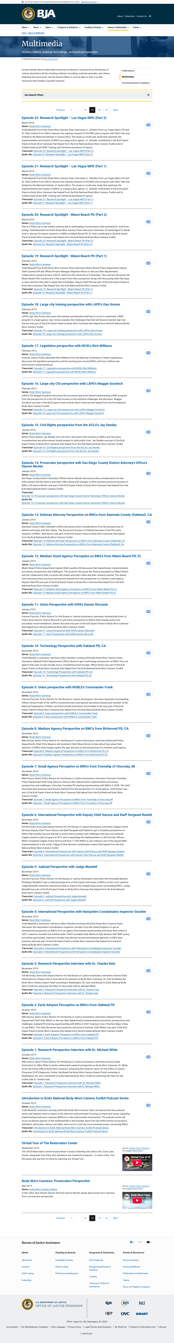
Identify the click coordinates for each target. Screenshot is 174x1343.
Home (24, 33)
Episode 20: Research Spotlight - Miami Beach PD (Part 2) (64, 215)
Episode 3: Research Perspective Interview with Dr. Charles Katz (68, 963)
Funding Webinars (131, 1266)
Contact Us (141, 16)
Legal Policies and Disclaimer (98, 1327)
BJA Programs (96, 1260)
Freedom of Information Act (142, 1327)
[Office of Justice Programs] (28, 14)
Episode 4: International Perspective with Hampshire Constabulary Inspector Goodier (84, 912)
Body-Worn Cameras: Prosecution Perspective (56, 1181)
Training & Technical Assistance (99, 1285)
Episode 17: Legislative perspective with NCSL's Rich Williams (67, 346)
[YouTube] (150, 1244)
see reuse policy (51, 59)
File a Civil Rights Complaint (136, 1287)
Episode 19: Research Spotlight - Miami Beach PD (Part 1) (64, 256)
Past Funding (61, 1266)
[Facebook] (133, 1244)
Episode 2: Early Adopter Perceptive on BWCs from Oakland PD (68, 1005)
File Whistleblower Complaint (34, 1327)
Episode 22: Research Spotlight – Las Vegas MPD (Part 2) (64, 118)
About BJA (27, 1260)
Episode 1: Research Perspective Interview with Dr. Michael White (70, 1050)
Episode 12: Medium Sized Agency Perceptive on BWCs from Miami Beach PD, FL (81, 556)
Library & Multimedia (36, 33)
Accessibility (12, 1327)
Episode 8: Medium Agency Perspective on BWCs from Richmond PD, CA (75, 728)
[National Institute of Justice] (142, 1305)
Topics (126, 1280)
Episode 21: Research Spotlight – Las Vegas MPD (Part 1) (64, 166)
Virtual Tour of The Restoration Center (49, 1143)
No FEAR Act (121, 1327)
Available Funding (64, 1260)
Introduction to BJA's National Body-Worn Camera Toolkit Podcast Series (75, 1098)
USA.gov (163, 1327)
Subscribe (129, 16)
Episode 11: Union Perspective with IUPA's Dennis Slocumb (65, 604)
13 (86, 110)
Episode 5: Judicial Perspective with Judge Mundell (59, 867)
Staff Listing (28, 1273)
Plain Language (58, 1327)
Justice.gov (87, 1333)
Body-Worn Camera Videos (43, 1189)
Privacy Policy (75, 1327)
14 (93, 111)
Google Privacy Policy (134, 1150)
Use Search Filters (34, 95)
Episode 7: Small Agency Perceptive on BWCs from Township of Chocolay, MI (78, 766)
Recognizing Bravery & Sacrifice (100, 1268)
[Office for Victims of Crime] (125, 1316)
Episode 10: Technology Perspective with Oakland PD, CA (64, 646)
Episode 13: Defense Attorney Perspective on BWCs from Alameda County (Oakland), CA (87, 515)
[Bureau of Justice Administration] (109, 1305)
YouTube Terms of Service (139, 1148)
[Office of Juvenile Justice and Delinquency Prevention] (108, 1316)
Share (152, 18)
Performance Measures (66, 1273)
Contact (25, 1266)
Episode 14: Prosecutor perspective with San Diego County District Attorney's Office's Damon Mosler (84, 464)
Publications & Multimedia (135, 1273)
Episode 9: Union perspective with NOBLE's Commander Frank (67, 687)
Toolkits (93, 1276)
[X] (141, 1244)
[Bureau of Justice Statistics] (125, 1306)
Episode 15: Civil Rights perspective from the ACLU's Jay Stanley (69, 425)
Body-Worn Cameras (40, 126)
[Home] (46, 14)
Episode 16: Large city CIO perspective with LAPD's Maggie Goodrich (72, 384)
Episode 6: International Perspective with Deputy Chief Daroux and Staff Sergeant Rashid (87, 815)
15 (100, 110)
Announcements (131, 1260)
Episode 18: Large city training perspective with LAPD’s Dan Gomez (71, 304)
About (120, 16)
